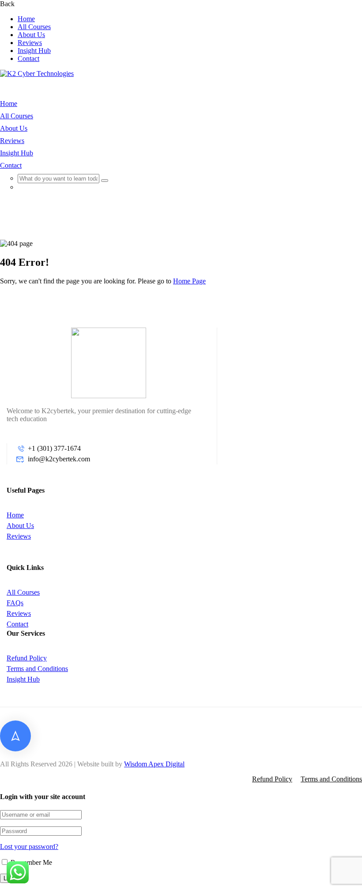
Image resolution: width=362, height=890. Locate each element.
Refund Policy (27, 658)
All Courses (34, 26)
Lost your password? (29, 846)
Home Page (189, 281)
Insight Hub (34, 50)
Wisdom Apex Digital (154, 764)
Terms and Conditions (37, 668)
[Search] (104, 180)
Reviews (30, 42)
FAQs (15, 603)
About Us (31, 34)
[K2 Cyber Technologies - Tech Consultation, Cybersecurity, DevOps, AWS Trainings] (37, 73)
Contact (28, 58)
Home (26, 19)
